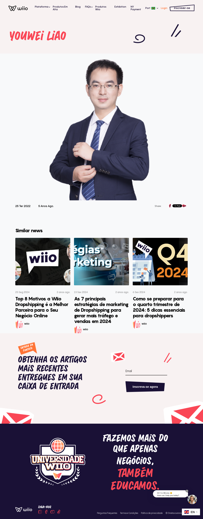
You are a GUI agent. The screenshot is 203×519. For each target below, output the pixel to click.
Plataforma (41, 7)
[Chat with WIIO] (192, 499)
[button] (187, 491)
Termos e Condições (129, 513)
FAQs (88, 7)
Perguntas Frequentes (107, 513)
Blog (78, 7)
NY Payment (136, 8)
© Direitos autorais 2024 (177, 513)
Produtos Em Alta (60, 8)
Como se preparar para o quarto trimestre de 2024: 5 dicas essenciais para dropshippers (159, 307)
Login (164, 8)
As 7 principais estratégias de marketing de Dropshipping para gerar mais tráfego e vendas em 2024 (101, 310)
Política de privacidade (152, 513)
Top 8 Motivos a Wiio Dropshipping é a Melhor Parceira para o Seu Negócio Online (41, 307)
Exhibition (120, 7)
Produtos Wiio (100, 8)
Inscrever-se (182, 8)
